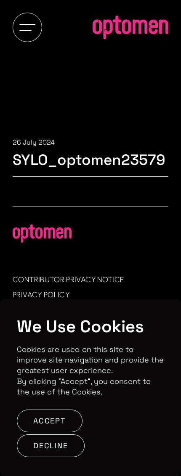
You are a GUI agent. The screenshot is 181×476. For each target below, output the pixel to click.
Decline (50, 445)
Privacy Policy (41, 294)
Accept (49, 421)
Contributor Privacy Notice (68, 279)
